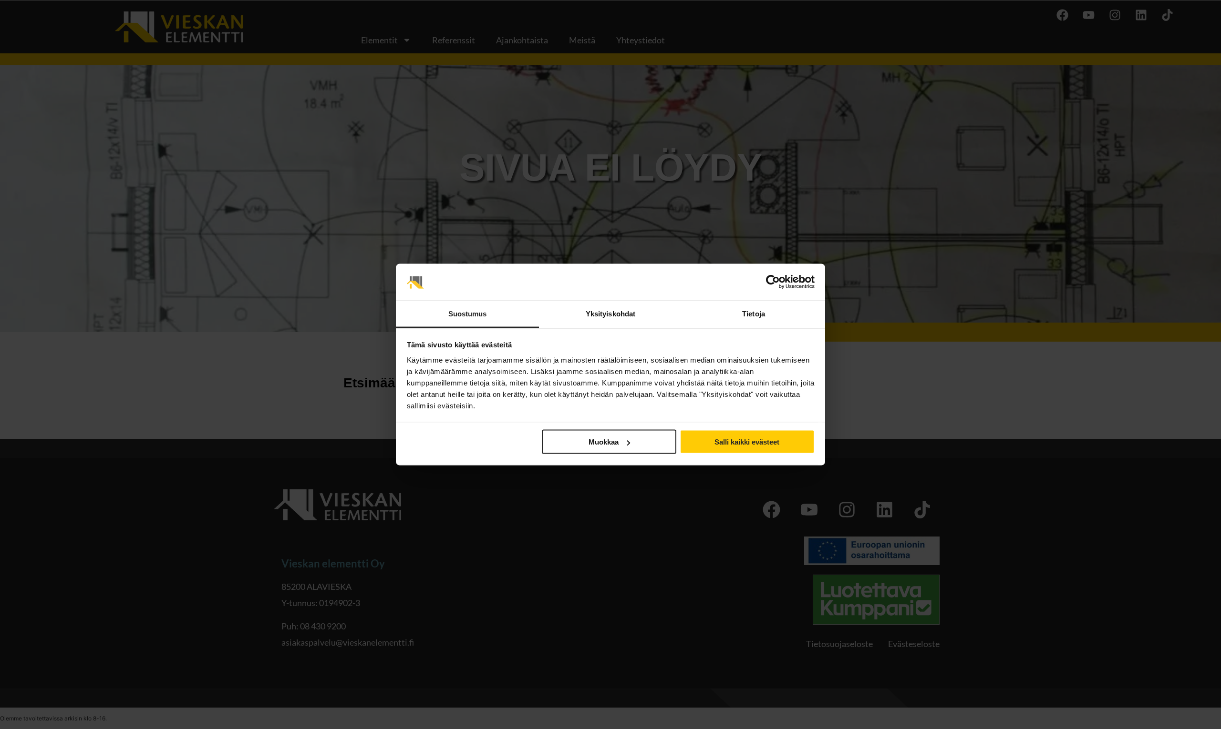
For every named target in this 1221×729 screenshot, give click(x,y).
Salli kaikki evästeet (746, 442)
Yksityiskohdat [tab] (610, 313)
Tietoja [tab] (753, 313)
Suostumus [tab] (467, 313)
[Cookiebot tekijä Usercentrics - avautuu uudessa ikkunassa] (773, 282)
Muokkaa (604, 442)
